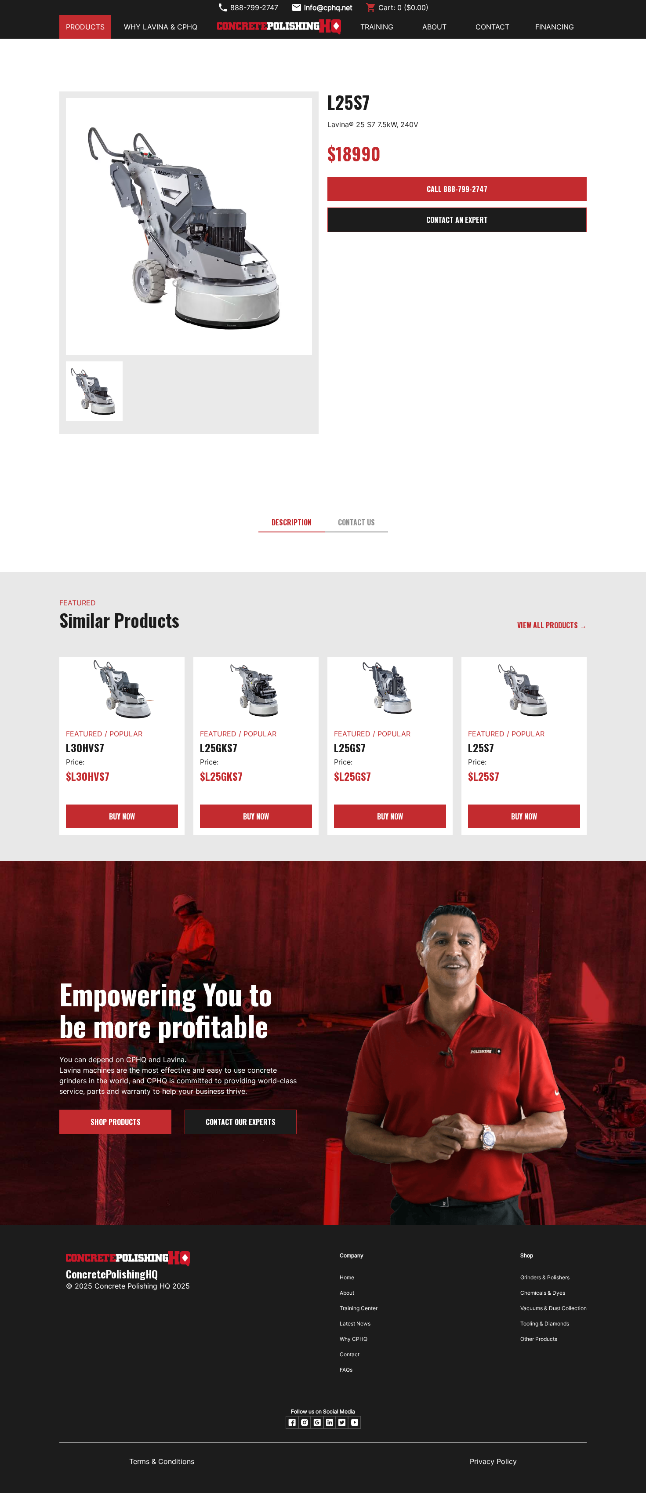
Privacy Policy (493, 1461)
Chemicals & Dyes (542, 1292)
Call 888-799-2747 (457, 189)
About (347, 1292)
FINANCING (554, 26)
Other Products (538, 1339)
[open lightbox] (189, 229)
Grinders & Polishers (545, 1277)
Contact (349, 1354)
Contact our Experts (241, 1122)
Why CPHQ (353, 1339)
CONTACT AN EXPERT (457, 220)
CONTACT (492, 26)
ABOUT (434, 26)
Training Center (358, 1308)
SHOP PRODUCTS (116, 1122)
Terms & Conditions (161, 1461)
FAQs (346, 1369)
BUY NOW (122, 816)
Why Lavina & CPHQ (160, 26)
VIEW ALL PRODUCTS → (552, 625)
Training (376, 26)
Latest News (355, 1323)
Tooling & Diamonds (544, 1323)
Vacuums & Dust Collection (553, 1308)
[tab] (291, 522)
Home (347, 1277)
